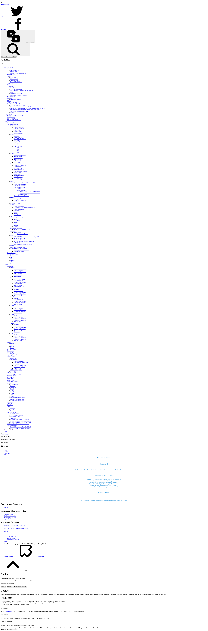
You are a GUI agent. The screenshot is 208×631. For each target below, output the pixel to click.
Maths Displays (18, 137)
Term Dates (10, 405)
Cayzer (12, 346)
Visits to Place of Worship (20, 171)
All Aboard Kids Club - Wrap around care (18, 424)
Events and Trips (21, 190)
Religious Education (15, 163)
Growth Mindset (18, 239)
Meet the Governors (15, 87)
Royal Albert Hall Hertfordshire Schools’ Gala (25, 207)
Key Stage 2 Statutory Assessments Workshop (16, 528)
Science (12, 153)
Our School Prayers (19, 175)
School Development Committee (18, 95)
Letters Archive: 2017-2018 (17, 399)
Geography (13, 197)
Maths (12, 134)
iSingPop (16, 213)
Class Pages (10, 266)
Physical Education (15, 203)
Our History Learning (19, 187)
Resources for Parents (22, 234)
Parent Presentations (19, 276)
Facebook (3, 29)
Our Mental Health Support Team (19, 111)
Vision (8, 76)
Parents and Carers (8, 377)
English (12, 125)
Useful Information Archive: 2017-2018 (20, 428)
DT (11, 263)
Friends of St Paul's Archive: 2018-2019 (20, 421)
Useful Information (12, 425)
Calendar (9, 403)
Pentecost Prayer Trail (19, 367)
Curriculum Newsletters (20, 272)
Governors (10, 86)
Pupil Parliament (11, 349)
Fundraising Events (15, 416)
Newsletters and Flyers (16, 99)
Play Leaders (10, 351)
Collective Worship (12, 102)
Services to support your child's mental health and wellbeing (25, 109)
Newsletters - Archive (12, 381)
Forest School (17, 159)
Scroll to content (5, 4)
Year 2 (18, 144)
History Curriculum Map (20, 184)
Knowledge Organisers (20, 155)
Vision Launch (14, 79)
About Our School (8, 67)
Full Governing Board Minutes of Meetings (21, 90)
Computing (13, 231)
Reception (13, 277)
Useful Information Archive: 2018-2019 (20, 427)
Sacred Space (17, 172)
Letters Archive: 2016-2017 (17, 400)
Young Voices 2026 (19, 206)
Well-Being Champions (13, 353)
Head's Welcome (14, 70)
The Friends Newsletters (16, 415)
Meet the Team (11, 74)
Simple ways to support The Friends (19, 419)
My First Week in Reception (21, 279)
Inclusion (9, 98)
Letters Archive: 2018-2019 (17, 397)
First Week (16, 289)
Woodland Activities (19, 251)
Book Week (17, 130)
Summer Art (17, 222)
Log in (5, 431)
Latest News (10, 380)
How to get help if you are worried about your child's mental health (27, 108)
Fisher (12, 348)
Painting (16, 225)
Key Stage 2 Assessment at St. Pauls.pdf (14, 525)
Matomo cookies (9, 611)
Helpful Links (10, 402)
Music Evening (17, 210)
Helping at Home (18, 133)
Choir (15, 212)
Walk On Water (18, 161)
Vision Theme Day (15, 80)
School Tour (13, 71)
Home (5, 66)
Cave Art (16, 223)
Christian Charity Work (16, 370)
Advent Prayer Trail (19, 368)
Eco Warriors (10, 352)
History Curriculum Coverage (21, 196)
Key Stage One (18, 142)
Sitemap (6, 531)
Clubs (8, 406)
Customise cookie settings (20, 586)
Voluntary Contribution (16, 89)
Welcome (9, 68)
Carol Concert (17, 215)
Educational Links (11, 372)
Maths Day (16, 136)
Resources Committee (16, 93)
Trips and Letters (18, 275)
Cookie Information (12, 536)
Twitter (2, 16)
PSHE (12, 235)
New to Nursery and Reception (18, 73)
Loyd (11, 345)
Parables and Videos (19, 180)
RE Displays (17, 174)
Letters (9, 383)
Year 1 (18, 143)
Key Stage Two (18, 146)
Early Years (17, 140)
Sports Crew (10, 355)
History (12, 181)
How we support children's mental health (20, 106)
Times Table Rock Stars (20, 139)
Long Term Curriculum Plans (17, 247)
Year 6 (18, 152)
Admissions (10, 85)
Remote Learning (11, 253)
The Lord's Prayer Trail (20, 365)
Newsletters (10, 378)
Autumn (12, 408)
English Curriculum (19, 127)
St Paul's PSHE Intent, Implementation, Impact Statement (28, 237)
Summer (12, 410)
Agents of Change (11, 375)
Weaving (16, 226)
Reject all (3, 586)
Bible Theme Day (18, 177)
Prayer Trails (13, 359)
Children (6, 264)
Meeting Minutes (14, 413)
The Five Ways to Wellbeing (17, 105)
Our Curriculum (11, 123)
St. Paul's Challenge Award (14, 374)
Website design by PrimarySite (24, 556)
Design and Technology (16, 228)
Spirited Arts (17, 220)
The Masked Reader (19, 128)
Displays (19, 188)
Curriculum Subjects (12, 124)
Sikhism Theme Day (19, 169)
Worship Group (18, 166)
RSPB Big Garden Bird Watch (21, 250)
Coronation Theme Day (23, 194)
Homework (17, 332)
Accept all (9, 586)
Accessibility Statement (13, 539)
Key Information (8, 114)
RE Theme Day (18, 168)
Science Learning (18, 158)
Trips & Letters (17, 321)
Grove (12, 343)
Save (15, 629)
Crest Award (17, 162)
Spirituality (13, 77)
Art (11, 216)
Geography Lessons (19, 201)
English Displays (18, 131)
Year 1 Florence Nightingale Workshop (30, 191)
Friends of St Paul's (12, 412)
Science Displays (18, 156)
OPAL (9, 101)
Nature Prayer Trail (18, 361)
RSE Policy (17, 242)
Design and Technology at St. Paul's (23, 229)
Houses (9, 342)
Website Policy (11, 538)
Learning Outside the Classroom (18, 248)
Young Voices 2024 (19, 209)
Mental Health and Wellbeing (14, 104)
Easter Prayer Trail (18, 364)
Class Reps (13, 418)
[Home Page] (5, 434)
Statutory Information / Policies (15, 115)
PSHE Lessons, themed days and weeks (24, 241)
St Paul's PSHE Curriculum (21, 238)
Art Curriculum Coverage (20, 218)
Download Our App (9, 429)
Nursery (12, 267)
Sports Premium (11, 118)
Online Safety (17, 232)
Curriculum (7, 121)
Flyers (12, 112)
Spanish (12, 245)
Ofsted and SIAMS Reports (14, 120)
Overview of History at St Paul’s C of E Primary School (28, 182)
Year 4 (18, 149)
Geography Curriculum (20, 199)
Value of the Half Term (16, 82)
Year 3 (18, 147)
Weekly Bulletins (18, 273)
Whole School (14, 384)
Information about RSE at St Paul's (23, 244)
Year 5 (18, 150)
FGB (11, 92)
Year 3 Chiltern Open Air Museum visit (30, 193)
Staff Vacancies (11, 96)
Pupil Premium (11, 117)
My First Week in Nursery (20, 269)
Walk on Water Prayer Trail (21, 362)
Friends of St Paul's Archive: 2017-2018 (20, 422)
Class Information (18, 270)
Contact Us (10, 83)
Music (12, 204)
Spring (15, 219)
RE (11, 257)
